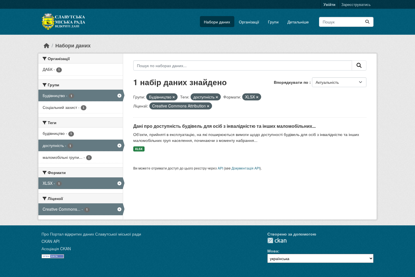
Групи (273, 22)
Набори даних (217, 22)
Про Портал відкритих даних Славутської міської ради (91, 234)
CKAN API (51, 241)
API (220, 168)
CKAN (277, 240)
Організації (249, 22)
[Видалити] (173, 97)
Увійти (329, 4)
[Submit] (367, 22)
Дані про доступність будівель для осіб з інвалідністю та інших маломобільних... (224, 126)
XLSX (139, 149)
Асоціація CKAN (56, 248)
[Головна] (46, 45)
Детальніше (298, 22)
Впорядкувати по (291, 82)
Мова (272, 251)
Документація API (245, 168)
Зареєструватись (356, 4)
